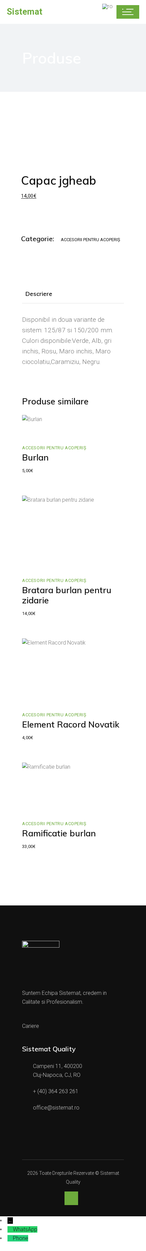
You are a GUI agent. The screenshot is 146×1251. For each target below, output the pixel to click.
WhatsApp (25, 1229)
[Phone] (10, 1238)
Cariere (30, 1026)
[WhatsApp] (10, 1229)
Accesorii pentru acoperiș (90, 239)
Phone (20, 1238)
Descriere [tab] (38, 294)
